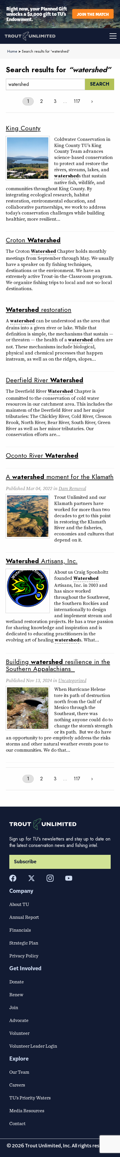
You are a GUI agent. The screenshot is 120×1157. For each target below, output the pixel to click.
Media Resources (26, 1110)
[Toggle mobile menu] (90, 36)
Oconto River (42, 455)
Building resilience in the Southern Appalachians (58, 665)
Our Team (19, 1071)
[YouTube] (68, 878)
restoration (38, 309)
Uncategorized (72, 680)
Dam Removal (72, 488)
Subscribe (25, 861)
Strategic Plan (23, 942)
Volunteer (19, 1033)
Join (13, 1007)
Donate (16, 981)
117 (77, 101)
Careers (17, 1084)
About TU (19, 904)
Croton (33, 240)
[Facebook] (12, 878)
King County (23, 128)
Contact (17, 1123)
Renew (16, 994)
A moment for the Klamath (60, 476)
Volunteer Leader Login (33, 1045)
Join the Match (93, 14)
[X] (31, 878)
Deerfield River (44, 380)
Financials (20, 929)
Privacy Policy (23, 955)
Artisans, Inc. (41, 560)
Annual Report (24, 917)
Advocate (19, 1020)
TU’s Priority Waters (30, 1097)
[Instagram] (50, 878)
